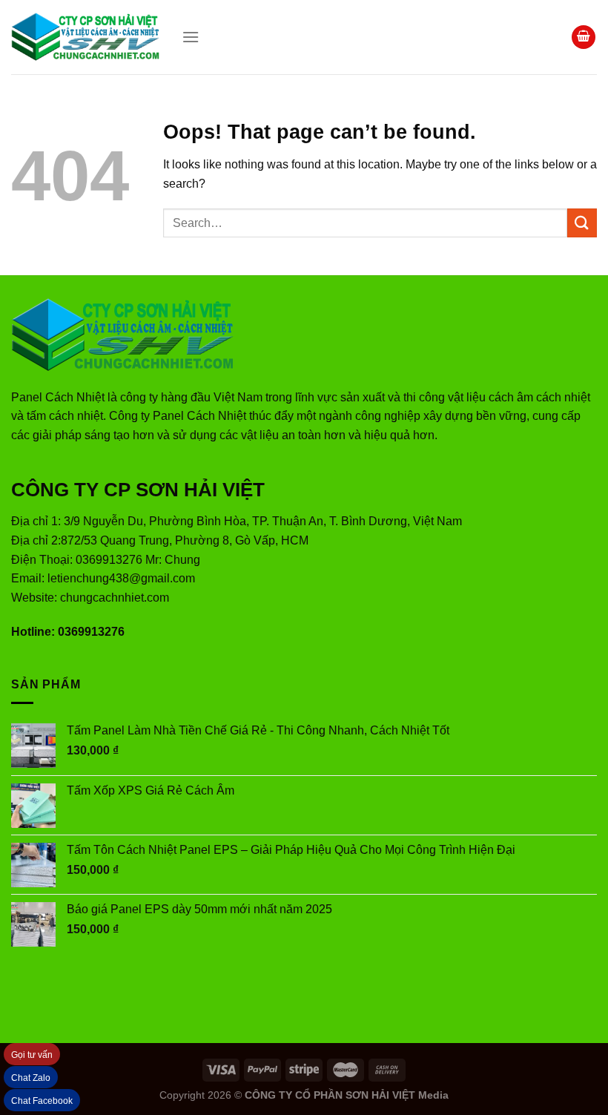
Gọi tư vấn (32, 1055)
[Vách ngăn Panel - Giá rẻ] (85, 37)
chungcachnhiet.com (114, 597)
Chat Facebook (42, 1101)
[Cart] (583, 37)
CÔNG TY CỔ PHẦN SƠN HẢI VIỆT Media (347, 1095)
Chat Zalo (30, 1078)
